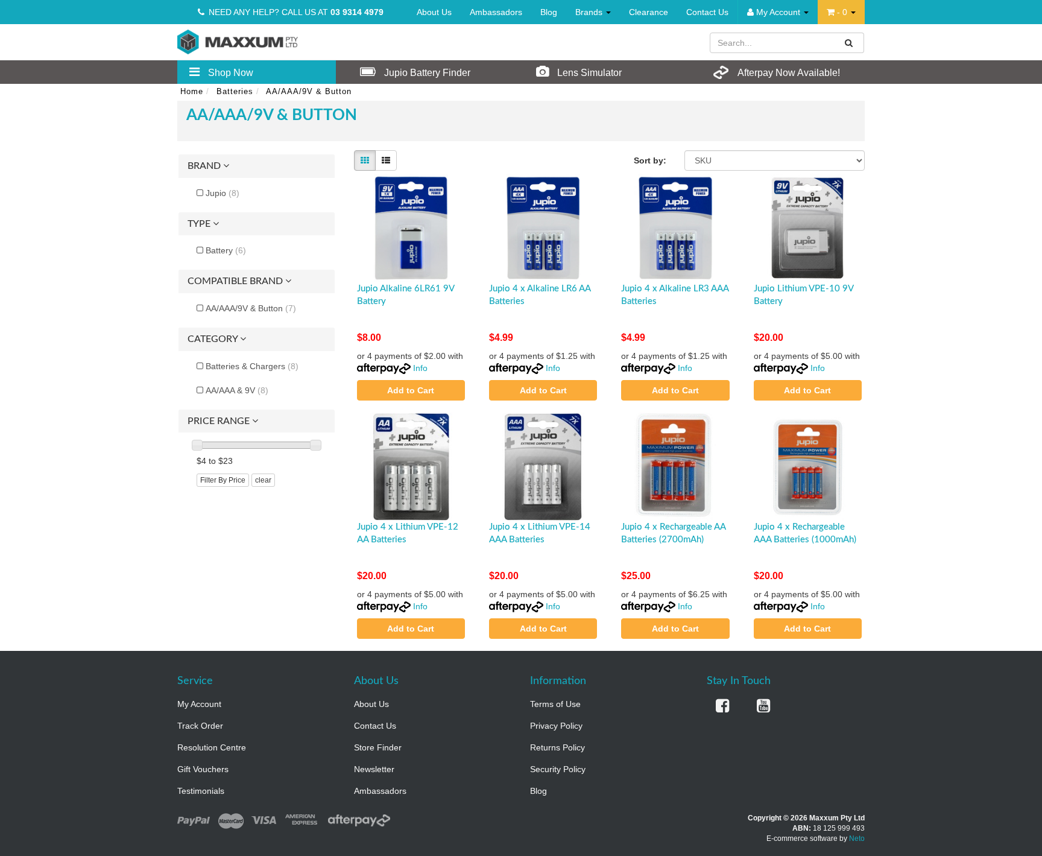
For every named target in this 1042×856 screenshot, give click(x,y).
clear (263, 480)
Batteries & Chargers (252, 366)
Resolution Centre (211, 747)
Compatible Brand (236, 281)
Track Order (200, 726)
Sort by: (650, 160)
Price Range (220, 421)
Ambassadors (496, 12)
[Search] (849, 43)
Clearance (648, 12)
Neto (857, 838)
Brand (205, 166)
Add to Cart (410, 390)
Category (214, 339)
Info (420, 368)
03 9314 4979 (357, 12)
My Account (199, 704)
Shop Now (229, 73)
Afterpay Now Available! (788, 73)
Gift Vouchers (203, 769)
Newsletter (374, 769)
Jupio (222, 193)
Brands (590, 12)
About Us (434, 12)
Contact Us (707, 12)
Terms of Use (555, 704)
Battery (226, 250)
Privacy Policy (556, 726)
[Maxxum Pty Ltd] (237, 41)
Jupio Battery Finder (426, 73)
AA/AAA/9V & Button (251, 308)
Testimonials (200, 791)
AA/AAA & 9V (237, 390)
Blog (548, 12)
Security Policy (558, 769)
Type (200, 224)
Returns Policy (557, 747)
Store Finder (378, 747)
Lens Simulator (588, 73)
